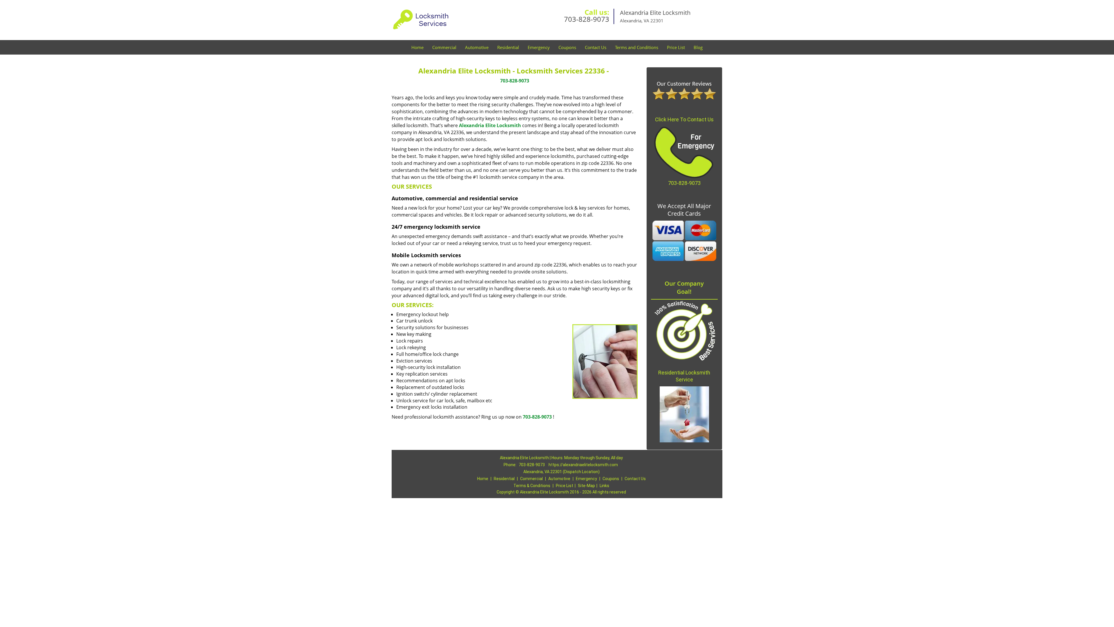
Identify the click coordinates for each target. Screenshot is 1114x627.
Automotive (477, 47)
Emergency (539, 47)
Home (417, 47)
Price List (676, 47)
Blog (698, 47)
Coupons (567, 47)
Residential (508, 47)
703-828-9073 (586, 19)
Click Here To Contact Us (684, 119)
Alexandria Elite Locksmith (490, 125)
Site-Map (586, 485)
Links (604, 485)
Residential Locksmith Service (684, 376)
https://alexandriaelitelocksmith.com (583, 464)
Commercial (444, 47)
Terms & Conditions (531, 485)
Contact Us (595, 47)
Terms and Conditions (636, 47)
